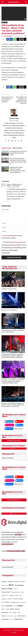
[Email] (18, 39)
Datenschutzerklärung (18, 630)
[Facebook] (7, 39)
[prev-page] (2, 177)
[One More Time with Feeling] (13, 279)
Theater (11, 619)
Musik (12, 609)
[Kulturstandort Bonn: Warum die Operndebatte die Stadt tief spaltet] (5, 153)
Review (15, 612)
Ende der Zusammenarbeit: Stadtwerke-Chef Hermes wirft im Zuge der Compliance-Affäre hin (18, 161)
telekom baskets (21, 616)
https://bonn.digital (14, 120)
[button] (2, 2)
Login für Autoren (7, 630)
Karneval (20, 599)
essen (22, 592)
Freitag (16, 595)
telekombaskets (5, 619)
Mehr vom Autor (17, 148)
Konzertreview (23, 602)
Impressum (14, 632)
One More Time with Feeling (9, 289)
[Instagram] (9, 141)
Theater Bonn (18, 619)
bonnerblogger (19, 585)
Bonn (11, 585)
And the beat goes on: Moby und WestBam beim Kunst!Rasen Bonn (12, 331)
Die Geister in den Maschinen (9, 310)
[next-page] (5, 177)
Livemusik (7, 609)
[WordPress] (22, 141)
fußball (20, 595)
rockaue (15, 616)
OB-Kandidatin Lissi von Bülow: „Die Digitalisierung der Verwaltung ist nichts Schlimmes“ (21, 100)
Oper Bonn (5, 612)
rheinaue (3, 616)
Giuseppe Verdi (4, 598)
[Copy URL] (24, 39)
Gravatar (8, 235)
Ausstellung (4, 581)
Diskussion (4, 22)
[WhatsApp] (14, 39)
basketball (10, 581)
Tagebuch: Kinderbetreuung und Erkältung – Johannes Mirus (14, 185)
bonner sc (16, 588)
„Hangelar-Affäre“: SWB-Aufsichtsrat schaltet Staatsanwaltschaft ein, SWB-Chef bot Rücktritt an (17, 169)
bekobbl (2, 585)
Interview (15, 599)
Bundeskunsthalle (5, 592)
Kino (2, 602)
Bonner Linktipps (7, 588)
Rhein (19, 612)
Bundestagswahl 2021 (15, 592)
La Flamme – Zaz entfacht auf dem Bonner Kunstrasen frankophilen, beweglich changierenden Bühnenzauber (12, 381)
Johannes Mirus (8, 36)
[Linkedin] (11, 39)
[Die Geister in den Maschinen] (13, 300)
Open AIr (17, 609)
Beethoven (23, 581)
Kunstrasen (9, 606)
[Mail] (15, 141)
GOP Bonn (10, 598)
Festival (3, 595)
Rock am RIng (9, 616)
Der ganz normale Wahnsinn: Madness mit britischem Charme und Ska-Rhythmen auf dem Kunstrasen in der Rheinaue (12, 404)
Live (2, 609)
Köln (14, 605)
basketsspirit (16, 581)
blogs (6, 585)
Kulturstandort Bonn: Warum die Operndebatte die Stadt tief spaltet (18, 153)
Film (7, 595)
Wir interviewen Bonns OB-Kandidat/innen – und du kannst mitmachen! (7, 99)
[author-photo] (14, 116)
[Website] (18, 141)
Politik (11, 612)
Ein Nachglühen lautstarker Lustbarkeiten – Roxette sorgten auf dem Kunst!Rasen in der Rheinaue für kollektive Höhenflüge (12, 355)
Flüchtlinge (11, 595)
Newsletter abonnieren (14, 440)
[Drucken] (21, 39)
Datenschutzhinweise (17, 242)
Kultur (2, 605)
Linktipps (20, 605)
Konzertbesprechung (14, 602)
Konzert (7, 602)
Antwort (8, 201)
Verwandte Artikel (6, 148)
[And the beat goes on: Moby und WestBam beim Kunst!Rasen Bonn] (13, 321)
